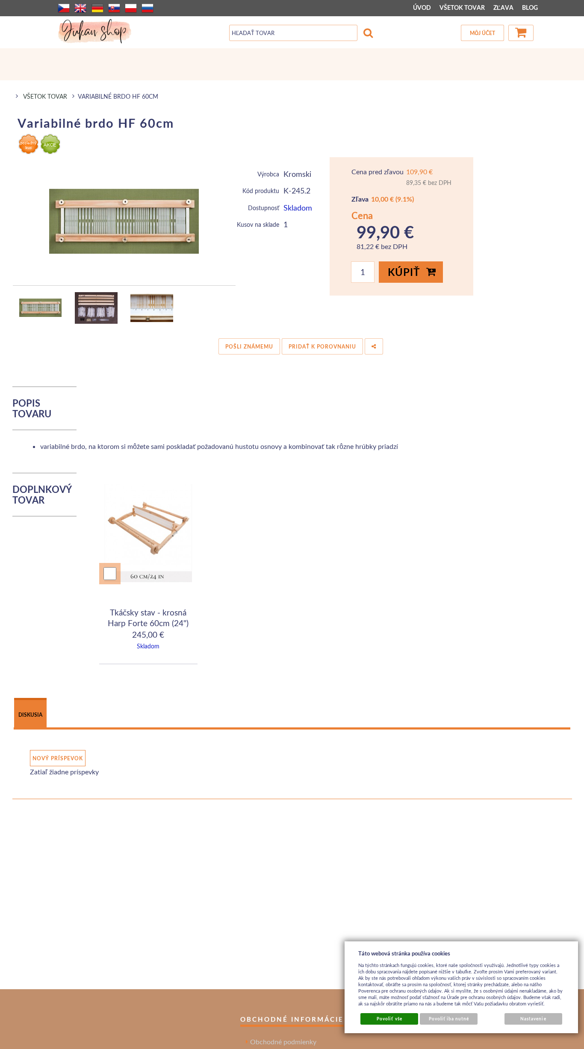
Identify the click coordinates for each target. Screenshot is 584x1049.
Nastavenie (533, 1018)
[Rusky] (147, 8)
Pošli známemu (249, 346)
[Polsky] (131, 8)
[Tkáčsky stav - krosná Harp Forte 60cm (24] (148, 534)
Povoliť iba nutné (449, 1018)
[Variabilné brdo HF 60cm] (124, 221)
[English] (80, 8)
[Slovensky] (114, 8)
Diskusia (30, 715)
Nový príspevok (57, 758)
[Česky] (64, 8)
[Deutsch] (97, 8)
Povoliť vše (389, 1018)
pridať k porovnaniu (322, 346)
